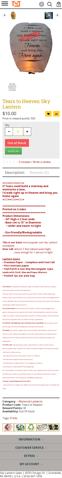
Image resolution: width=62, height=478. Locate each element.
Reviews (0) (39, 172)
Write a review (42, 162)
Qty (7, 125)
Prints (13, 418)
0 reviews (25, 162)
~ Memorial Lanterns (29, 401)
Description (14, 172)
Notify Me (13, 151)
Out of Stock (17, 143)
